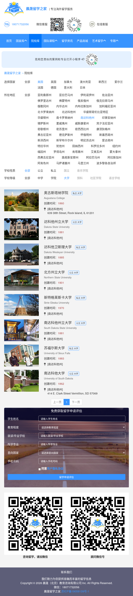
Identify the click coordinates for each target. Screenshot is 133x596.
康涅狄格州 (103, 129)
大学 (66, 178)
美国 (40, 82)
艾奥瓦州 (96, 152)
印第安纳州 (109, 118)
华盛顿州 (43, 118)
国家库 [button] (20, 41)
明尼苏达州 (87, 140)
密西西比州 (82, 129)
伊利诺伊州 (87, 95)
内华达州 (61, 106)
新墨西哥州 (106, 135)
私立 (53, 170)
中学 (40, 178)
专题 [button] (113, 41)
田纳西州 (77, 146)
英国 (53, 82)
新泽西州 (43, 140)
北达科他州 (69, 112)
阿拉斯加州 (114, 157)
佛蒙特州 (64, 101)
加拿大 (68, 82)
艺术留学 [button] (97, 41)
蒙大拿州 (115, 152)
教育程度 (13, 427)
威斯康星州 (82, 123)
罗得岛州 (59, 152)
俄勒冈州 (43, 106)
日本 (82, 87)
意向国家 (13, 453)
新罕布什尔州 (64, 140)
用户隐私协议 (55, 468)
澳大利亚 (85, 82)
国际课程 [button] (49, 41)
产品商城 (82, 41)
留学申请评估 (66, 477)
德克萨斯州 (66, 135)
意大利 (68, 87)
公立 (40, 170)
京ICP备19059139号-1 (75, 591)
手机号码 (13, 461)
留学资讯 (67, 41)
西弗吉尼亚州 (46, 157)
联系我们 (66, 572)
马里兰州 (83, 163)
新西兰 (103, 82)
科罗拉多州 (98, 146)
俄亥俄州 (83, 101)
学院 (53, 178)
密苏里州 (61, 129)
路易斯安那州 (70, 157)
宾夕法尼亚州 (104, 123)
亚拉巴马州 (66, 95)
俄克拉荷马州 (104, 101)
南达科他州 (87, 118)
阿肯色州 (43, 163)
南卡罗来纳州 (64, 118)
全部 (27, 82)
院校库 (35, 41)
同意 (52, 468)
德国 (53, 87)
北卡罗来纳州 (46, 112)
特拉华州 (43, 146)
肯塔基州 (77, 152)
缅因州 (42, 152)
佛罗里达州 (44, 101)
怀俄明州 (86, 135)
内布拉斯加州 (83, 106)
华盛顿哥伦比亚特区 (95, 112)
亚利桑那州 (44, 95)
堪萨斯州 (43, 123)
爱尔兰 (118, 82)
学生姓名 (13, 419)
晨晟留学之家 (12, 73)
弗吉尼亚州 (44, 135)
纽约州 (116, 146)
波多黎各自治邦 (106, 163)
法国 (40, 87)
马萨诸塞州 (63, 163)
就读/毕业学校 (16, 436)
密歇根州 (43, 129)
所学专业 (13, 444)
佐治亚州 (107, 95)
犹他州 (60, 146)
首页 (9, 41)
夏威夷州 (61, 123)
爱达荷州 (107, 140)
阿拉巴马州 (93, 157)
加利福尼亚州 (107, 106)
